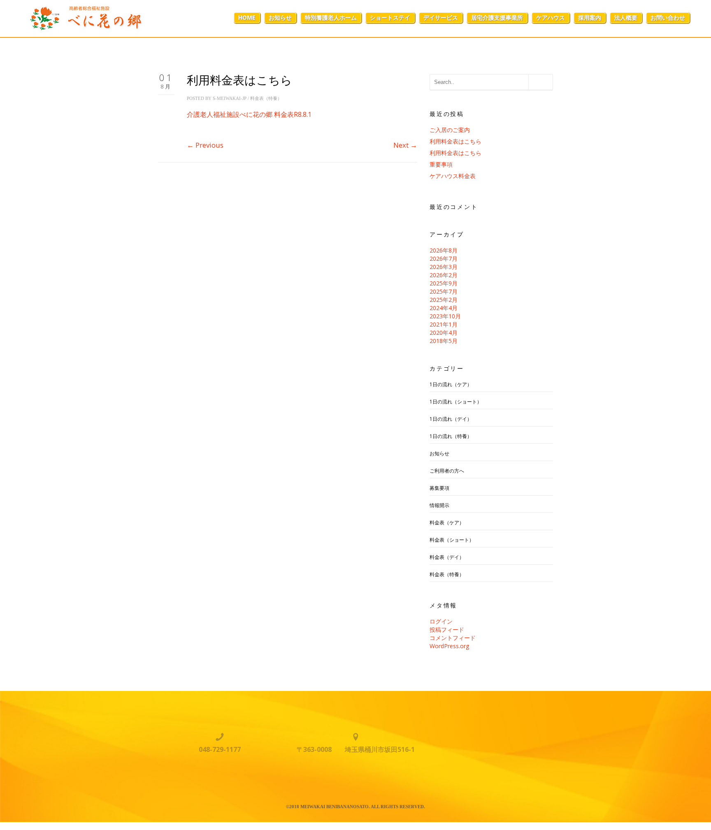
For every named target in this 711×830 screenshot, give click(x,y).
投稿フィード (447, 629)
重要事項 (441, 164)
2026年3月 (444, 267)
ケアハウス (550, 17)
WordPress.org (449, 646)
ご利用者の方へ (447, 470)
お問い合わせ (668, 17)
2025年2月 (444, 300)
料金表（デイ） (447, 557)
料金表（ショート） (452, 539)
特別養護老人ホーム (331, 17)
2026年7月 (444, 258)
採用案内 (589, 17)
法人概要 (625, 17)
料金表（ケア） (447, 522)
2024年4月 (444, 308)
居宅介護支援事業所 (497, 17)
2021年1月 (444, 324)
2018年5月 (444, 341)
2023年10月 (445, 316)
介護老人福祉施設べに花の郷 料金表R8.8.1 (249, 114)
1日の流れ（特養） (451, 436)
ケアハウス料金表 (453, 176)
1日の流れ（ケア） (451, 384)
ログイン (441, 621)
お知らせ (280, 17)
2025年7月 (444, 291)
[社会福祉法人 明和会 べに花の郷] (83, 18)
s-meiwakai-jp (229, 98)
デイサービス (440, 17)
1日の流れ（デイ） (451, 418)
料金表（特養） (266, 98)
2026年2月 (444, 275)
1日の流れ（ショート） (456, 401)
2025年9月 (444, 283)
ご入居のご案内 (450, 130)
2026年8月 (444, 250)
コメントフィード (453, 638)
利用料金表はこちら (455, 141)
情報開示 (439, 505)
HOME (247, 17)
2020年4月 (444, 332)
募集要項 (439, 488)
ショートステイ (390, 17)
